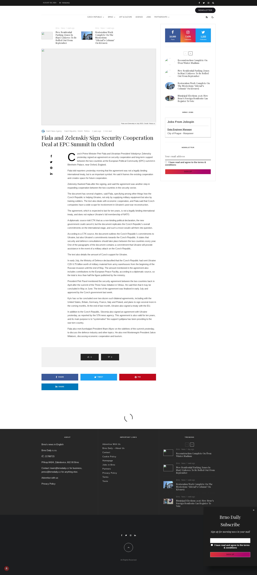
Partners (106, 469)
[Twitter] (203, 2)
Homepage (107, 460)
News (63, 28)
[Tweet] (51, 162)
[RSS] (207, 17)
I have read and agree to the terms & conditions (232, 546)
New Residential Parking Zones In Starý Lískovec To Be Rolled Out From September (66, 37)
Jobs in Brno (108, 465)
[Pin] (51, 167)
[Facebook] (199, 2)
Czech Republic (94, 17)
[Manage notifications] (6, 568)
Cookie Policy (109, 456)
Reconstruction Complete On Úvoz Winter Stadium (192, 61)
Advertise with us (49, 477)
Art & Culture (125, 17)
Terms (105, 477)
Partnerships (160, 17)
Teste (105, 481)
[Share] (51, 156)
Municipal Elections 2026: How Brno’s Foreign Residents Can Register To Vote (193, 98)
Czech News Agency (54, 131)
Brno (110, 17)
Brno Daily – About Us (113, 448)
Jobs (148, 17)
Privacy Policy (48, 483)
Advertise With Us (111, 444)
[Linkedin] (135, 535)
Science (139, 17)
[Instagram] (208, 2)
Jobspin (188, 121)
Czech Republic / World (73, 131)
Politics (87, 131)
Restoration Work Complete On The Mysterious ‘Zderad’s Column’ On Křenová (105, 37)
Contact (106, 452)
